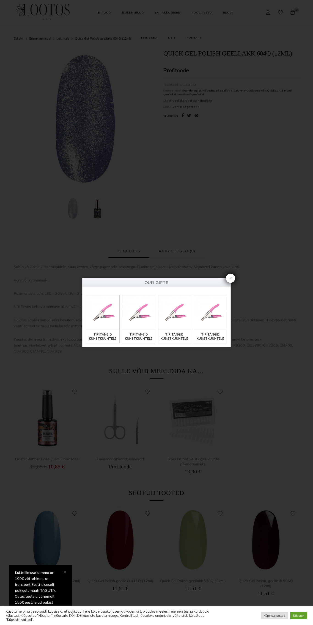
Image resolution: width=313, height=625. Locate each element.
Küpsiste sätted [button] (274, 615)
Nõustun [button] (299, 615)
